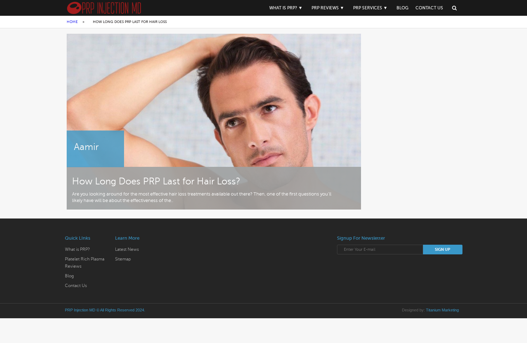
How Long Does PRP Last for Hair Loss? (156, 181)
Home (72, 22)
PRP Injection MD (80, 310)
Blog (402, 7)
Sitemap (123, 259)
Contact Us (429, 7)
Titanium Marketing (442, 310)
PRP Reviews (325, 7)
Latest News (127, 249)
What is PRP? (283, 7)
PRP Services (367, 7)
